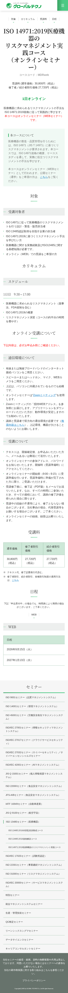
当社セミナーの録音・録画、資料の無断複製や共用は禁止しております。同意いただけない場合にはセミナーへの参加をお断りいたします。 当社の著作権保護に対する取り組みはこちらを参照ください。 (34, 966)
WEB (33, 614)
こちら (44, 177)
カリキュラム (28, 19)
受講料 (43, 19)
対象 (13, 19)
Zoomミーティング (44, 395)
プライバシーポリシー (34, 980)
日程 (54, 19)
